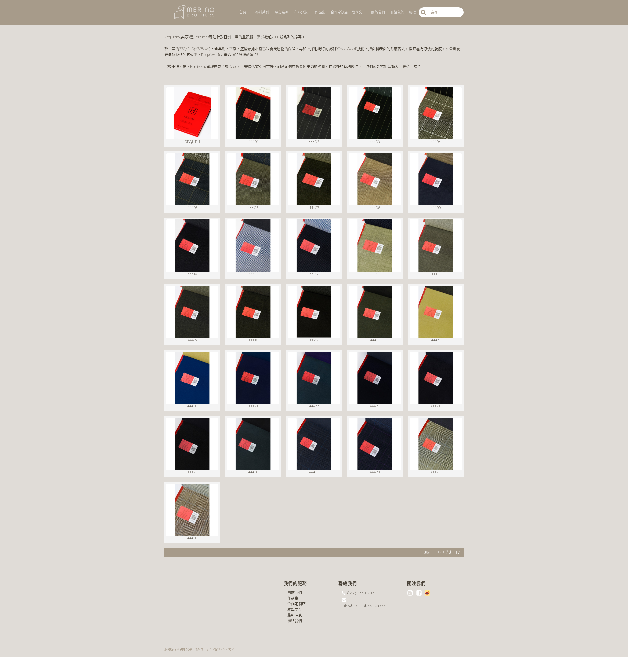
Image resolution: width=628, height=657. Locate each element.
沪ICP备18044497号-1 (220, 649)
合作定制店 (296, 604)
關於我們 (294, 593)
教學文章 (294, 610)
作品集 (292, 598)
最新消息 (294, 615)
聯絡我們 (294, 621)
